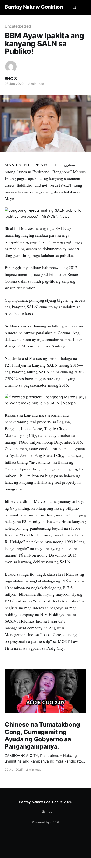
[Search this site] (74, 7)
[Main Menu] (83, 7)
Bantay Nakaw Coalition (34, 6)
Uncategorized (18, 26)
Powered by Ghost (45, 822)
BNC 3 (11, 78)
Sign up (46, 811)
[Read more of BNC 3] (11, 66)
